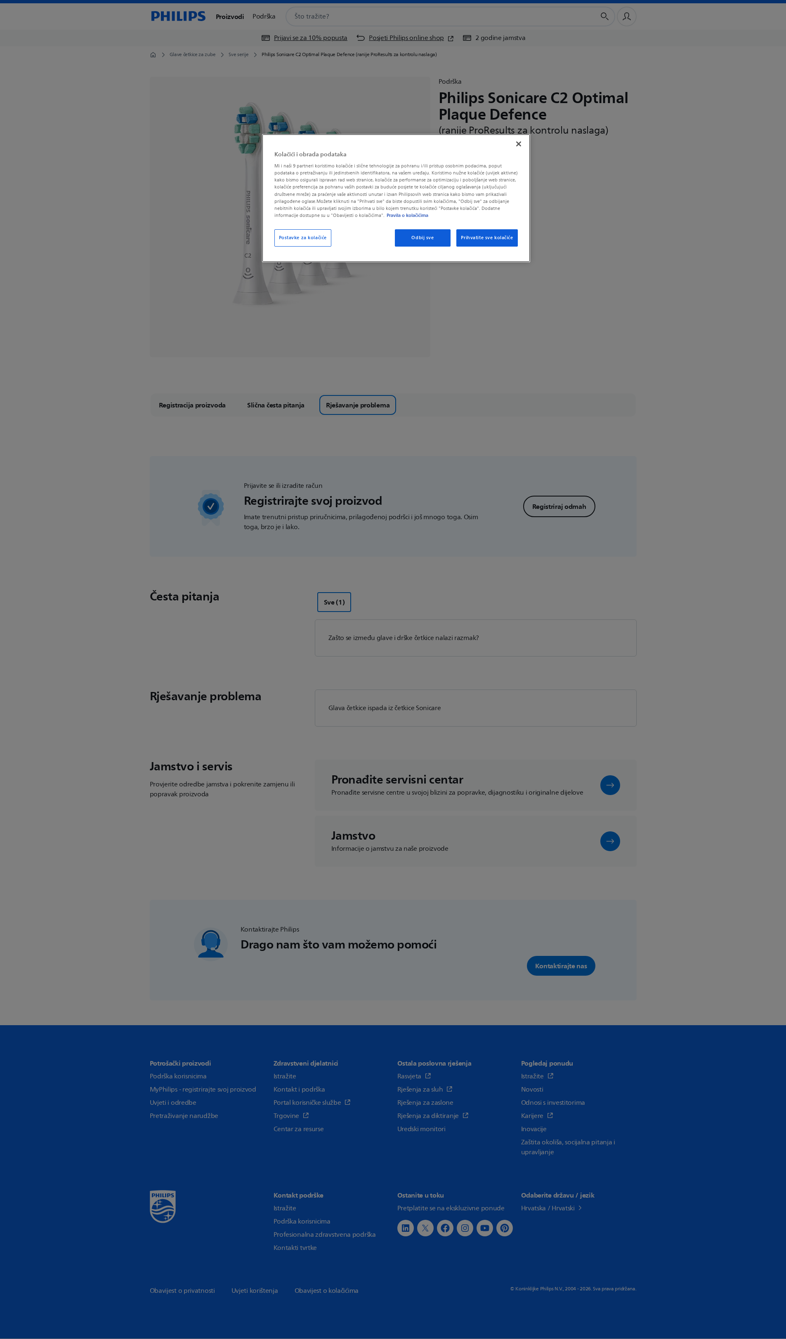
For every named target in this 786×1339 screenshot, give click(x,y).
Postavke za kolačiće (303, 238)
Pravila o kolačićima (407, 215)
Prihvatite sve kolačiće (487, 238)
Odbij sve (422, 238)
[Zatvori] (519, 144)
